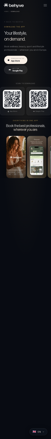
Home (6, 11)
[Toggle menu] (45, 5)
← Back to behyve (13, 22)
